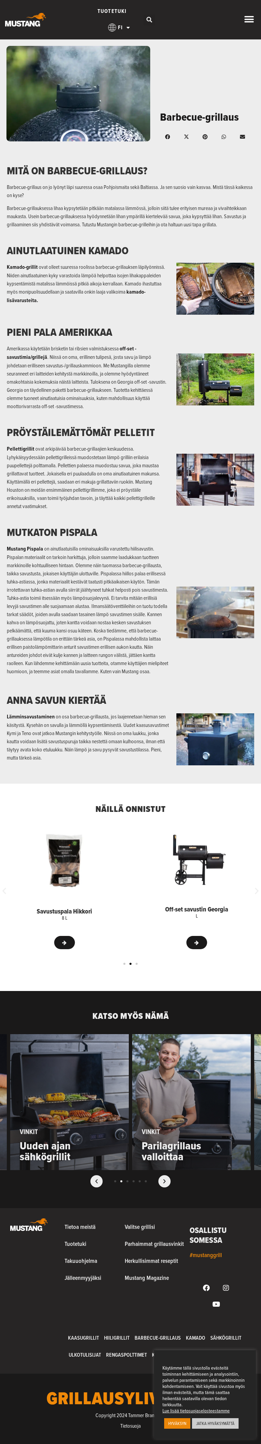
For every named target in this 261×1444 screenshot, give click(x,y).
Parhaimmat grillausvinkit (154, 1243)
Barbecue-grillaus (158, 1338)
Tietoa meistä (80, 1226)
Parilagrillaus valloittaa (171, 1151)
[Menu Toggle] (249, 19)
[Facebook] (206, 1288)
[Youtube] (216, 1304)
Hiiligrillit (116, 1338)
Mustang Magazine (147, 1277)
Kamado (195, 1338)
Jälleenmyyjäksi (83, 1277)
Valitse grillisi (140, 1226)
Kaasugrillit (83, 1338)
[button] (149, 19)
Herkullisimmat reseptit (151, 1260)
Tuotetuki (112, 11)
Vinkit (29, 1131)
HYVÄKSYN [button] (177, 1423)
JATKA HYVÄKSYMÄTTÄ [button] (215, 1423)
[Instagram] (226, 1288)
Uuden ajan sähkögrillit (45, 1151)
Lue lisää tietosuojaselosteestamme (196, 1411)
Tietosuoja (130, 1425)
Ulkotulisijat (85, 1355)
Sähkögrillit (225, 1338)
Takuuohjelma (81, 1260)
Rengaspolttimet (126, 1355)
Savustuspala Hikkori (64, 911)
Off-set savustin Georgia (196, 909)
